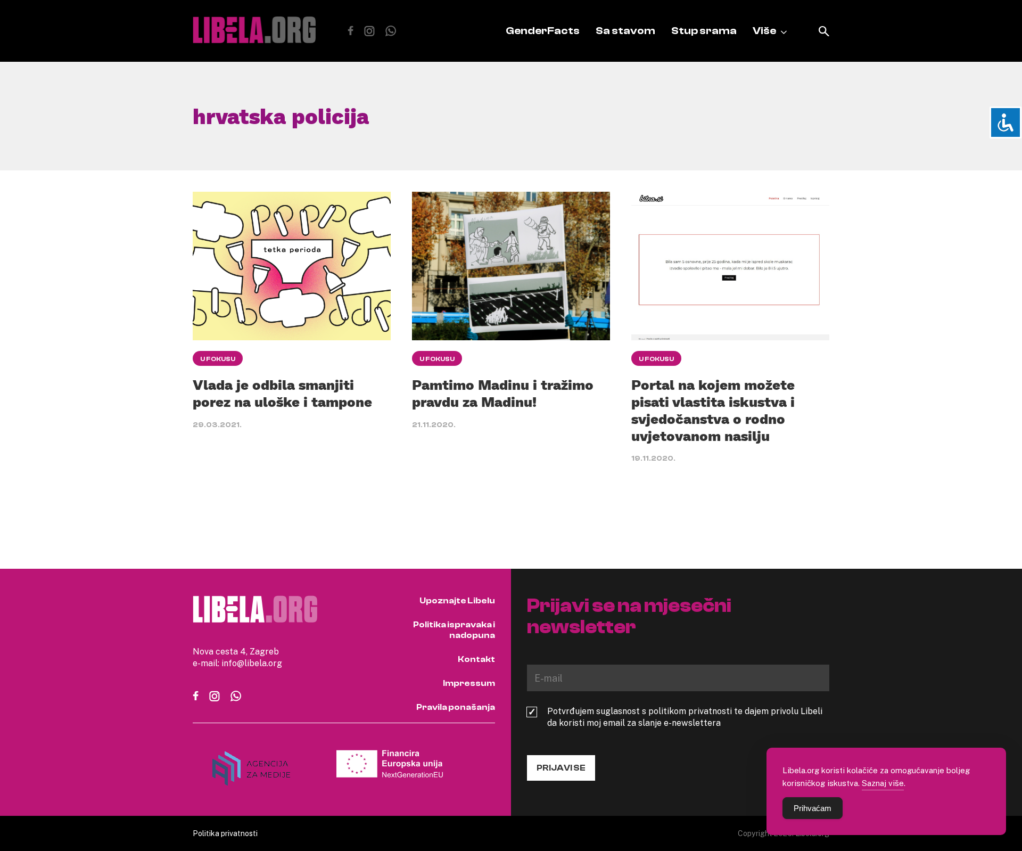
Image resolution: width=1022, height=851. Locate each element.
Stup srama (704, 30)
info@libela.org (251, 663)
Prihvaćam (812, 808)
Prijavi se (561, 768)
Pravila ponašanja (455, 707)
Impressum (469, 683)
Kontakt (476, 659)
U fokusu (217, 359)
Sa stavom (625, 30)
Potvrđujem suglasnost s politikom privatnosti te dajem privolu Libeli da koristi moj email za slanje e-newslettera (684, 717)
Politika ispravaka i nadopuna (454, 630)
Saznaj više (883, 783)
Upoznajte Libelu (457, 600)
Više (764, 30)
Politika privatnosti (225, 833)
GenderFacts (543, 30)
